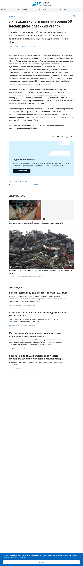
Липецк (15, 181)
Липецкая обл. (23, 181)
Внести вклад (22, 171)
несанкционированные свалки (23, 185)
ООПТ (36, 185)
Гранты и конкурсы (29, 305)
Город (11, 46)
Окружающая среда (20, 46)
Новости (12, 16)
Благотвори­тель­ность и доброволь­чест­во (29, 276)
